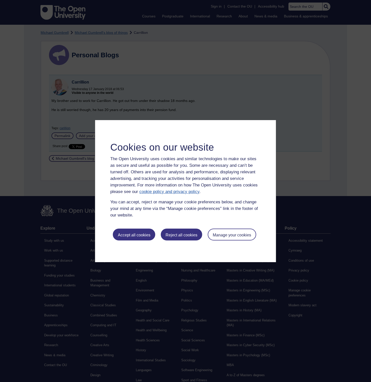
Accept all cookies (134, 235)
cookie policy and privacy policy (169, 191)
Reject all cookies (181, 235)
